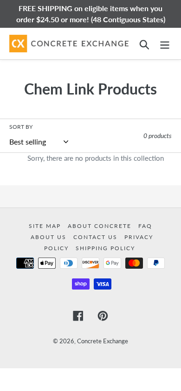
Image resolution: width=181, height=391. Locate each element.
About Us (50, 236)
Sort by (20, 126)
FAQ (145, 225)
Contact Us (96, 236)
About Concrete (101, 225)
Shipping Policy (105, 248)
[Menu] (165, 43)
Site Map (46, 225)
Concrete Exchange (102, 341)
